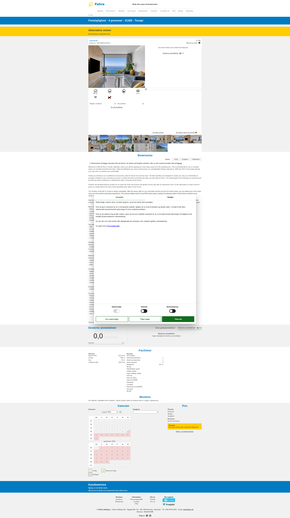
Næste (120, 412)
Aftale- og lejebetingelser (185, 431)
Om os (152, 501)
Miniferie (121, 11)
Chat (173, 11)
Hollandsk (195, 159)
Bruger (180, 11)
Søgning (100, 11)
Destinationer (143, 11)
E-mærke (169, 500)
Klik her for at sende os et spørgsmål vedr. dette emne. (108, 490)
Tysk (176, 159)
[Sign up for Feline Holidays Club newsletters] (150, 516)
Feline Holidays (145, 4)
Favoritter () (164, 11)
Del (199, 40)
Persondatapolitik (136, 499)
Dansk (167, 159)
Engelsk (185, 159)
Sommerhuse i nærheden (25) (99, 34)
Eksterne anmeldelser (171, 53)
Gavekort (154, 11)
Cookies (136, 501)
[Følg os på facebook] (147, 516)
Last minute (131, 11)
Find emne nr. (111, 11)
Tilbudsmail (119, 501)
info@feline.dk (188, 509)
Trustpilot (169, 504)
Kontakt (152, 499)
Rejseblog (189, 11)
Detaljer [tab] (170, 197)
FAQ (136, 504)
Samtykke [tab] (119, 197)
